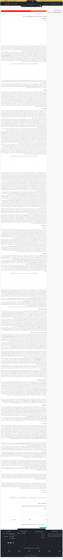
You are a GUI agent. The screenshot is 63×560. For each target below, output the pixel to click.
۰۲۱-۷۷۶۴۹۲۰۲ (42, 1)
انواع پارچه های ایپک (53, 3)
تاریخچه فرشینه (40, 497)
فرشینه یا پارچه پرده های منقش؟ (23, 497)
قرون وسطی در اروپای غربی (13, 497)
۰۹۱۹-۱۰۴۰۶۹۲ (55, 1)
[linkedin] (8, 542)
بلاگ (47, 3)
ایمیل (30, 519)
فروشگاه (42, 533)
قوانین (45, 3)
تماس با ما (42, 537)
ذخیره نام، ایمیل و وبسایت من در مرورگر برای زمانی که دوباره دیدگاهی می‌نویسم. (33, 524)
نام (45, 519)
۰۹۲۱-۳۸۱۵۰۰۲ (48, 1)
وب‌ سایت (14, 519)
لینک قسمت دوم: (43, 490)
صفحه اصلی (59, 3)
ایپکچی (29, 555)
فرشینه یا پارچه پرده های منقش (32, 497)
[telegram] (10, 542)
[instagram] (13, 542)
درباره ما (42, 535)
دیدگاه (45, 508)
